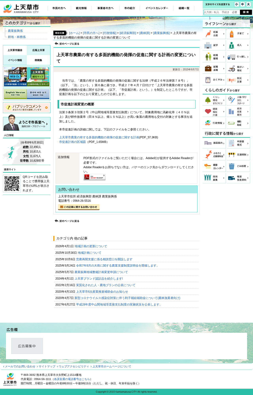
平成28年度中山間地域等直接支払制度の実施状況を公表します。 (119, 304)
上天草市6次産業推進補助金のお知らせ (102, 291)
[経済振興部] (128, 33)
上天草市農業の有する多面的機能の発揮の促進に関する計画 (99, 137)
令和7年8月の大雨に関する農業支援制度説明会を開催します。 (118, 265)
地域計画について (90, 252)
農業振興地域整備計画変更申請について (102, 272)
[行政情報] (109, 33)
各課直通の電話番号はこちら (72, 379)
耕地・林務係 (17, 37)
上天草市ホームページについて (112, 366)
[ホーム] (74, 33)
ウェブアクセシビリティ (74, 366)
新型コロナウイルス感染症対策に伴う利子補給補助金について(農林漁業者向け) (128, 298)
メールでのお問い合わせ (20, 366)
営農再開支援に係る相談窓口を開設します (104, 259)
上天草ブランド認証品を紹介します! (99, 278)
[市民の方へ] (91, 33)
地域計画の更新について (91, 246)
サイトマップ (47, 366)
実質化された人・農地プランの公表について (106, 285)
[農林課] (144, 33)
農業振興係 (15, 30)
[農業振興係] (161, 33)
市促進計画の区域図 (72, 141)
